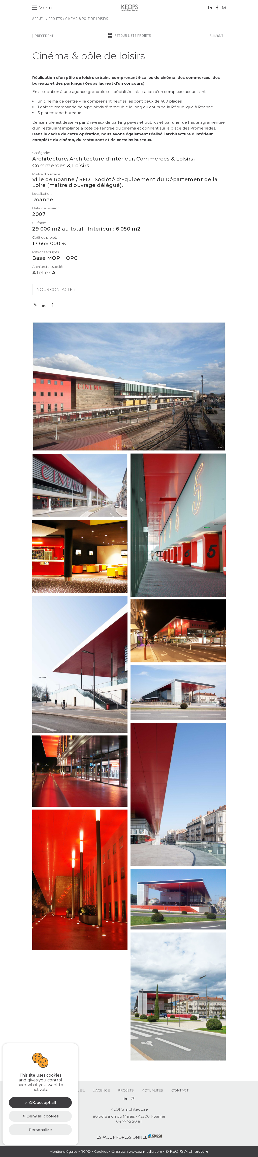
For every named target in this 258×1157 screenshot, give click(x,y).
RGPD (86, 1151)
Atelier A (44, 273)
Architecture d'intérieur (102, 159)
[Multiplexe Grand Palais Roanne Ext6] (79, 949)
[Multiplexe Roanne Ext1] (79, 731)
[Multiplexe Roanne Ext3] (178, 719)
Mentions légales (63, 1151)
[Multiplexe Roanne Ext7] (178, 928)
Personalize (40, 1129)
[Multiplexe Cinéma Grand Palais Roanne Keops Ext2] (79, 515)
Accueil (38, 18)
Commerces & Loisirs (165, 159)
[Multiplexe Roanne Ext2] (178, 661)
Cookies (101, 1151)
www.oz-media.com (145, 1151)
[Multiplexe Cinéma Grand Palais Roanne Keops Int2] (79, 591)
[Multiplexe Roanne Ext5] (79, 805)
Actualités (152, 1090)
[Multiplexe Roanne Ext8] (178, 1059)
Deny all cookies (42, 1116)
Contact (180, 1090)
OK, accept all (42, 1102)
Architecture (49, 159)
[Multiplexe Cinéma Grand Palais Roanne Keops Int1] (178, 595)
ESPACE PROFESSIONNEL (121, 1137)
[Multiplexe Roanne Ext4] (178, 865)
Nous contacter (56, 289)
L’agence (101, 1090)
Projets (55, 18)
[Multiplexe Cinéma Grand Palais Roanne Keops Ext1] (129, 450)
